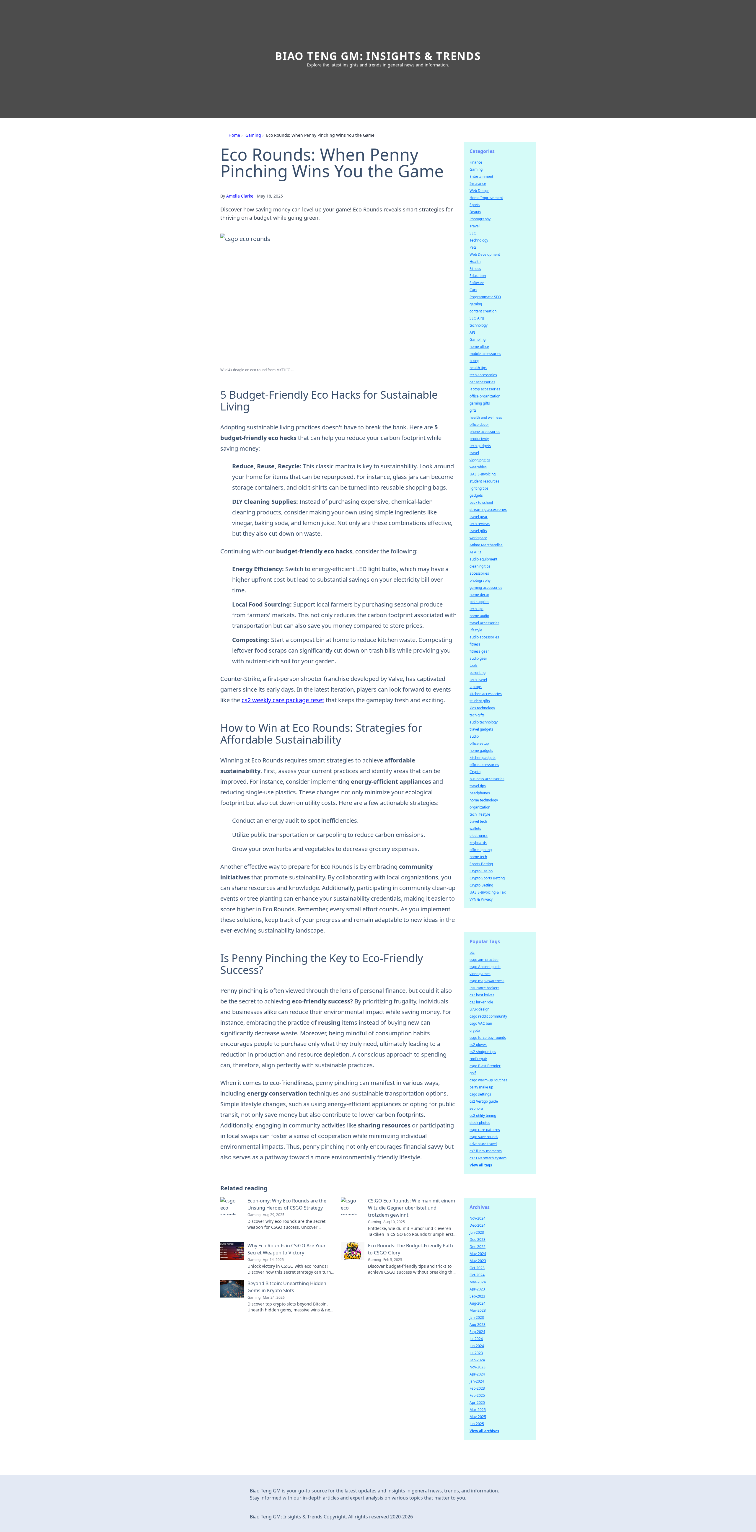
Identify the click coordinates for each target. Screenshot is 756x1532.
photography (480, 580)
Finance (476, 162)
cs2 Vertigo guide (484, 1101)
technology (479, 325)
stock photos (480, 1122)
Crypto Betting (481, 885)
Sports (475, 204)
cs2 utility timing (483, 1115)
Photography (480, 218)
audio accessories (484, 637)
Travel (475, 226)
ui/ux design (479, 1009)
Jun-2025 (477, 1423)
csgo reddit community (488, 1016)
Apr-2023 (477, 1289)
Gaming (253, 135)
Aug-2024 (477, 1303)
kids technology (482, 707)
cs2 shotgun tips (483, 1051)
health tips (478, 367)
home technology (484, 800)
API (472, 332)
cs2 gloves (478, 1044)
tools (474, 665)
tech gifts (477, 715)
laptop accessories (485, 389)
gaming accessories (486, 587)
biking (474, 360)
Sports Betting (481, 863)
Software (477, 282)
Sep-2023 (477, 1296)
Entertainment (481, 176)
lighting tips (479, 488)
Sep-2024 (477, 1331)
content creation (483, 311)
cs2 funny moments (486, 1150)
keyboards (478, 842)
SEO (473, 233)
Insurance (478, 183)
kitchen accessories (486, 693)
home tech (478, 856)
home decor (479, 594)
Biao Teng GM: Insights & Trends (378, 56)
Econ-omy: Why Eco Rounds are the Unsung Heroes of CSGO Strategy (286, 1204)
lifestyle (476, 630)
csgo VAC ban (481, 1023)
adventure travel (483, 1143)
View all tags (481, 1165)
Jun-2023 (477, 1232)
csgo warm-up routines (488, 1080)
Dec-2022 (477, 1246)
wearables (478, 467)
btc (472, 952)
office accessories (484, 764)
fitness (475, 644)
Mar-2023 (478, 1310)
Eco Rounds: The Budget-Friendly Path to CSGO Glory (410, 1249)
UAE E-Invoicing (483, 474)
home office (479, 346)
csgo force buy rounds (488, 1037)
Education (478, 275)
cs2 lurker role (481, 1002)
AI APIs (475, 552)
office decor (479, 424)
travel (474, 452)
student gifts (480, 700)
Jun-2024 (477, 1345)
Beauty (475, 211)
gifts (473, 410)
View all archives (484, 1430)
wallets (475, 828)
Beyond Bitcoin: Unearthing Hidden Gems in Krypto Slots (286, 1287)
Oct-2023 (477, 1267)
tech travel (478, 679)
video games (480, 973)
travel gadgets (481, 729)
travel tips (478, 785)
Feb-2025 (477, 1395)
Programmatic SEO (485, 296)
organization (480, 807)
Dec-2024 (477, 1225)
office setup (479, 743)
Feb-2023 (477, 1388)
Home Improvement (486, 197)
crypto (475, 1030)
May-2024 (478, 1253)
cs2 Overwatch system (488, 1158)
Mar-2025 (478, 1409)
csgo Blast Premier (485, 1065)
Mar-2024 (478, 1282)
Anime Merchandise (486, 544)
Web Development (485, 254)
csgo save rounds (484, 1136)
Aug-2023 (477, 1324)
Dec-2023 (477, 1239)
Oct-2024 (477, 1274)
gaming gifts (480, 403)
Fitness (475, 268)
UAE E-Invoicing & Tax (488, 892)
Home (234, 135)
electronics (479, 835)
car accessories (482, 381)
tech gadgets (480, 445)
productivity (479, 438)
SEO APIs (477, 318)
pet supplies (479, 601)
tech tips (476, 608)
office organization (485, 396)
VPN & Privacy (481, 899)
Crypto (475, 771)
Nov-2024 (477, 1218)
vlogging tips (480, 459)
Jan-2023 (477, 1317)
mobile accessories (485, 353)
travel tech (478, 821)
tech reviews (480, 523)
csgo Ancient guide (485, 966)
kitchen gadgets (483, 757)
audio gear (478, 658)
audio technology (484, 722)
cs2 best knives (482, 995)
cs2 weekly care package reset (283, 700)
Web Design (479, 190)
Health (475, 261)
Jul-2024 (476, 1338)
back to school (481, 502)
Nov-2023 (477, 1367)
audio (474, 736)
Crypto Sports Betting (487, 878)
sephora (476, 1108)
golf (473, 1072)
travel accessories (484, 622)
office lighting (481, 849)
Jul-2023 (476, 1352)
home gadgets (481, 750)
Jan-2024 (477, 1381)
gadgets (476, 495)
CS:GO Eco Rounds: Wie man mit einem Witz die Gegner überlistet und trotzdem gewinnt (411, 1207)
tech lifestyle (480, 814)
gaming (476, 304)
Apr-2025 (477, 1402)
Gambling (477, 339)
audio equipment (483, 559)
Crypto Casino (481, 870)
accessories (479, 573)
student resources (484, 481)
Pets (473, 247)
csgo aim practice (484, 959)
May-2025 (478, 1416)
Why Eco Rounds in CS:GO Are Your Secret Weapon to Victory (286, 1249)
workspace (478, 537)
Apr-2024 (477, 1374)
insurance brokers (484, 987)
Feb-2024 (477, 1359)
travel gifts (478, 530)
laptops (476, 686)
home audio (479, 615)
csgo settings (480, 1094)
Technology (479, 240)
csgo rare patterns (485, 1129)
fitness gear (479, 651)
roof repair (478, 1058)
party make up (481, 1087)
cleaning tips (480, 566)
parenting (477, 672)
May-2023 (478, 1260)
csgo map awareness (487, 980)
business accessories (487, 778)
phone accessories (485, 431)
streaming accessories (488, 509)
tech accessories (483, 374)
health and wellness (486, 417)
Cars (473, 289)
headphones (480, 793)
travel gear (479, 516)
